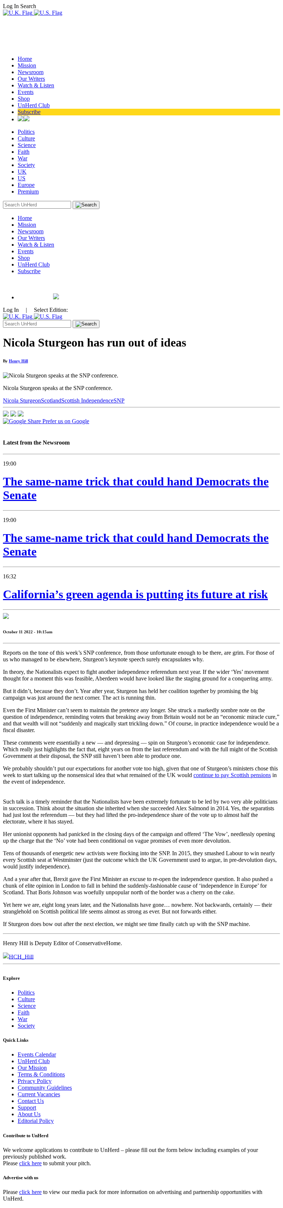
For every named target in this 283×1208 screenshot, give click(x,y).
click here (30, 1163)
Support (27, 1107)
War (22, 158)
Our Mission (32, 1068)
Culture (26, 138)
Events (26, 92)
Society (26, 165)
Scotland (51, 400)
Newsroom (30, 72)
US (21, 178)
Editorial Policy (36, 1121)
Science (27, 145)
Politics (26, 132)
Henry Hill (18, 361)
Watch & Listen (36, 85)
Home (25, 59)
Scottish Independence (87, 400)
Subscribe (29, 112)
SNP (119, 400)
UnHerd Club (34, 105)
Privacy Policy (35, 1081)
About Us (29, 1114)
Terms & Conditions (41, 1074)
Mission (27, 65)
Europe (26, 185)
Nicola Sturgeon (22, 400)
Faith (23, 152)
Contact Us (31, 1101)
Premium (28, 191)
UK (22, 171)
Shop (24, 98)
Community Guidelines (45, 1088)
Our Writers (31, 79)
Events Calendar (37, 1054)
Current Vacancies (39, 1094)
